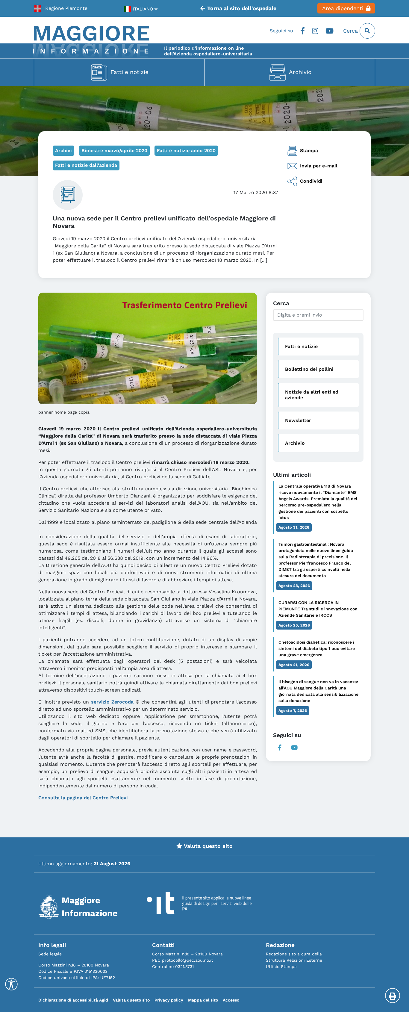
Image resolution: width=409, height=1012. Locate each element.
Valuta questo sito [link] (207, 846)
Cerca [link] (351, 31)
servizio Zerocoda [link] (112, 702)
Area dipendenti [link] (342, 8)
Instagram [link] (315, 31)
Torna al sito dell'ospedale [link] (241, 8)
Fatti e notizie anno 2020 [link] (186, 150)
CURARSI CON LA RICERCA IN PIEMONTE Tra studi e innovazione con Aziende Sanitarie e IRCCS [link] (318, 609)
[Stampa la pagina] (392, 995)
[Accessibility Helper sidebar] (11, 984)
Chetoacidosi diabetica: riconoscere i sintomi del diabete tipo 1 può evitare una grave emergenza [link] (316, 648)
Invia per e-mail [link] (318, 166)
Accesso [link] (231, 1000)
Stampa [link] (309, 150)
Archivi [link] (63, 150)
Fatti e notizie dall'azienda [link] (86, 165)
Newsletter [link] (298, 420)
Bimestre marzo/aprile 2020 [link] (114, 150)
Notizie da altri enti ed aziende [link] (311, 394)
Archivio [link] (300, 72)
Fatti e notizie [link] (129, 72)
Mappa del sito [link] (203, 1000)
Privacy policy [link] (168, 1000)
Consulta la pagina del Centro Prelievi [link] (83, 798)
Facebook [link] (302, 31)
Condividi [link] (311, 181)
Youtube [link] (329, 31)
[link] (60, 8)
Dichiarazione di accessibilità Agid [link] (73, 1000)
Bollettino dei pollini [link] (309, 369)
